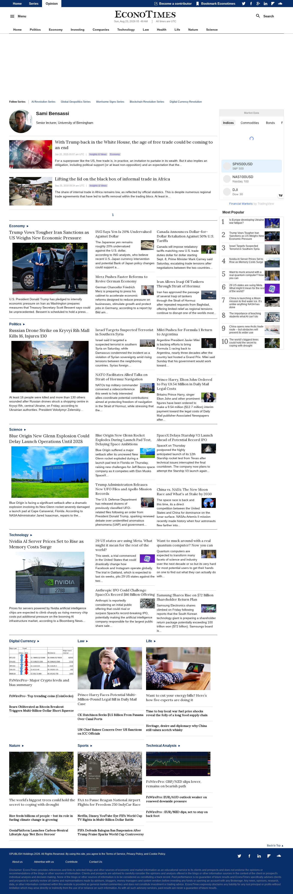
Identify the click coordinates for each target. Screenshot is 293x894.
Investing (78, 29)
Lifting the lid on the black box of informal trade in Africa (112, 179)
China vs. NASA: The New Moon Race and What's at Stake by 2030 (184, 491)
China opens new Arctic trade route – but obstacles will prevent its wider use (246, 329)
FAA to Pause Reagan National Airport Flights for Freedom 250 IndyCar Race (109, 802)
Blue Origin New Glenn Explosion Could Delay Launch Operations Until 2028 (49, 438)
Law (146, 29)
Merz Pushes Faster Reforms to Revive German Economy (121, 278)
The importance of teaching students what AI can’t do (245, 315)
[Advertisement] (146, 66)
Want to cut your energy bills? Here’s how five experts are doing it (176, 697)
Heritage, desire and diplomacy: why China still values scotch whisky (176, 728)
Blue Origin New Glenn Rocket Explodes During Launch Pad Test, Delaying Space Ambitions (123, 439)
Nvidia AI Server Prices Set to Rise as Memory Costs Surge (46, 543)
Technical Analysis (161, 745)
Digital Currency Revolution (186, 101)
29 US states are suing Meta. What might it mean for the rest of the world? (123, 545)
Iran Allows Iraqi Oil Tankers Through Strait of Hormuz (180, 283)
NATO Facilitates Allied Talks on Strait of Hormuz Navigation (121, 376)
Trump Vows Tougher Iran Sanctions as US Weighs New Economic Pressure (49, 235)
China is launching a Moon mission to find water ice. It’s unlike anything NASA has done (245, 303)
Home (17, 3)
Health (161, 29)
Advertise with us (44, 861)
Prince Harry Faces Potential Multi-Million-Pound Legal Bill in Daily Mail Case (107, 699)
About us (17, 861)
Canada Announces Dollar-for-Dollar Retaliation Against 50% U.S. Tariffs (185, 236)
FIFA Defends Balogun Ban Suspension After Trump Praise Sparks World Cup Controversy (110, 832)
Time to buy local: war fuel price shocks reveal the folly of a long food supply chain (176, 713)
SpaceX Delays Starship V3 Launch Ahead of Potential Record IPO (185, 437)
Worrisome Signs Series (110, 101)
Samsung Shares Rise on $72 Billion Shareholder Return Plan (185, 597)
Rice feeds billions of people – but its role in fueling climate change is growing (41, 818)
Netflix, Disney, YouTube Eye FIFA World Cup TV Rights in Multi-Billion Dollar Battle (110, 818)
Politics (35, 29)
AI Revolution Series (43, 101)
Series (33, 3)
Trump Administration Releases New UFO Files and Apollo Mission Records (123, 489)
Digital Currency (22, 641)
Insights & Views (98, 154)
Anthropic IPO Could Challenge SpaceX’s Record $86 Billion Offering (125, 592)
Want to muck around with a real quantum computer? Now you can (185, 542)
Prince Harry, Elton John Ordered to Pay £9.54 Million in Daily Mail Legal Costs (184, 384)
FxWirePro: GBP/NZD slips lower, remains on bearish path (173, 783)
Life (177, 29)
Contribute (71, 861)
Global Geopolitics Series (76, 101)
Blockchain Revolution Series (147, 101)
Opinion (52, 3)
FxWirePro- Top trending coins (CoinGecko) (41, 696)
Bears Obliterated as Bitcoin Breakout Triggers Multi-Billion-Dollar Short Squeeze (41, 708)
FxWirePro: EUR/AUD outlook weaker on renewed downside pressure (176, 799)
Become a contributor (175, 3)
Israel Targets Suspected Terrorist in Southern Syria (244, 247)
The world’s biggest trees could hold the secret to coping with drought (42, 802)
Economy (56, 29)
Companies (101, 29)
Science (212, 29)
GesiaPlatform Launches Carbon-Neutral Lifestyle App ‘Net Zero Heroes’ (38, 832)
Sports (83, 745)
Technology (126, 29)
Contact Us (95, 861)
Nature (193, 29)
